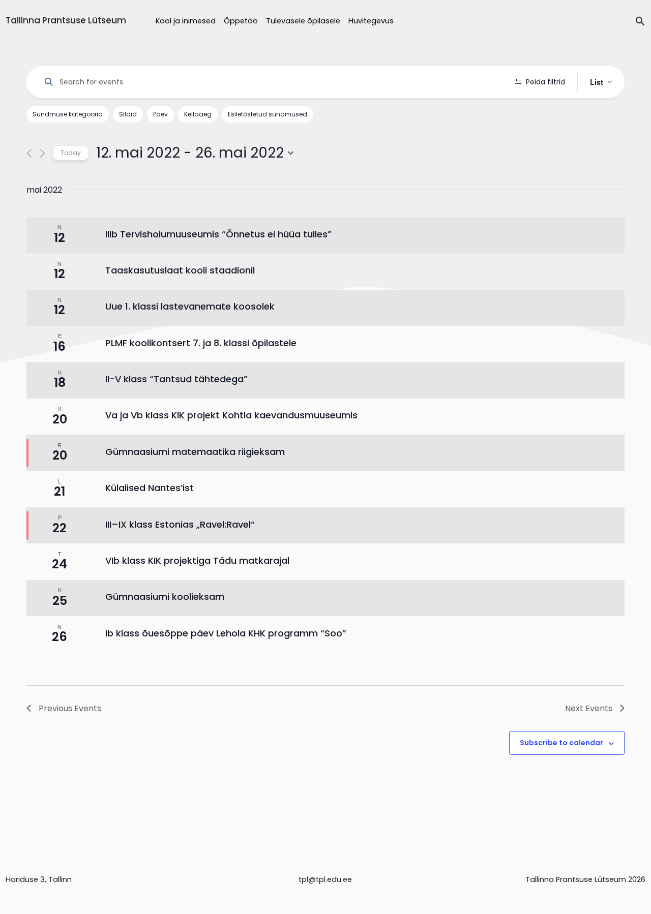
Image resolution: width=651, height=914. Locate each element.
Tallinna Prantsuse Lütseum (66, 20)
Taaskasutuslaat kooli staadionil (180, 270)
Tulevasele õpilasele (303, 21)
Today (71, 152)
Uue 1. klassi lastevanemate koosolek (190, 306)
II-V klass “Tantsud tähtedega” (176, 379)
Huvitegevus (371, 21)
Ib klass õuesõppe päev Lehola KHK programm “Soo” (225, 633)
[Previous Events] (29, 153)
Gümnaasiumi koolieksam (164, 596)
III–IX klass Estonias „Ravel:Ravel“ (180, 524)
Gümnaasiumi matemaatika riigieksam (195, 451)
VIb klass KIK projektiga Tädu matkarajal (197, 560)
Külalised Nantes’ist (149, 487)
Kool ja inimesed (186, 21)
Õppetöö (241, 21)
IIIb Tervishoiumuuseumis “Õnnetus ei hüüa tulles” (218, 234)
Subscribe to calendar (561, 743)
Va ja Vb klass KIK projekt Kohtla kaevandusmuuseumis (231, 415)
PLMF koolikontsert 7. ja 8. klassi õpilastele (201, 343)
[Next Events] (42, 153)
